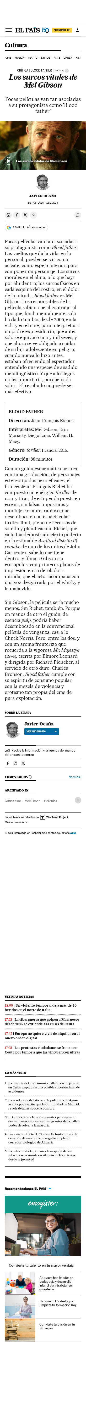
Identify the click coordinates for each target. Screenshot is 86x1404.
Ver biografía (36, 731)
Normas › (75, 777)
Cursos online (43, 1204)
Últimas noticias (19, 996)
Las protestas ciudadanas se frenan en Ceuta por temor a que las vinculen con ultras (42, 1050)
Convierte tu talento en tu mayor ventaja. (42, 1265)
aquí (73, 833)
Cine (8, 57)
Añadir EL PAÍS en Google (29, 227)
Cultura (16, 45)
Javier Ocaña (43, 196)
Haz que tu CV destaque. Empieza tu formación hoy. (58, 1303)
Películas (50, 801)
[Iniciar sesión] (77, 30)
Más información (15, 822)
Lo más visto (15, 1073)
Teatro (33, 57)
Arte (57, 57)
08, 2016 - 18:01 (43, 202)
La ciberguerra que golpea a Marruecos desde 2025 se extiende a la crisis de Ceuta (42, 1021)
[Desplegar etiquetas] (78, 800)
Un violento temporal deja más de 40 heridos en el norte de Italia (41, 1007)
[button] (43, 145)
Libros (45, 57)
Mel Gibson (32, 801)
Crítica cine (13, 801)
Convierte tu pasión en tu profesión (57, 1326)
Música (19, 57)
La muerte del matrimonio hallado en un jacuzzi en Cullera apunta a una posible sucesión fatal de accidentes (44, 1087)
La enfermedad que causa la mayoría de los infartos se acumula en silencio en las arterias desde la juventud (41, 1155)
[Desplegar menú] (8, 30)
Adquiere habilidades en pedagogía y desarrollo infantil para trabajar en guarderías (56, 1283)
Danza (68, 57)
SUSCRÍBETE (62, 30)
